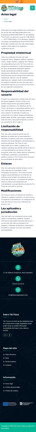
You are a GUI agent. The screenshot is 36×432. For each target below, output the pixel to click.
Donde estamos (10, 362)
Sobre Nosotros (10, 354)
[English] (17, 2)
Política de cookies (11, 391)
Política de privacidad (12, 387)
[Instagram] (5, 335)
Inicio (6, 19)
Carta (7, 358)
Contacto (8, 365)
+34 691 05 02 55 (18, 284)
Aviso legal (9, 384)
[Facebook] (9, 335)
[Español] (21, 2)
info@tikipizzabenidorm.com (18, 295)
